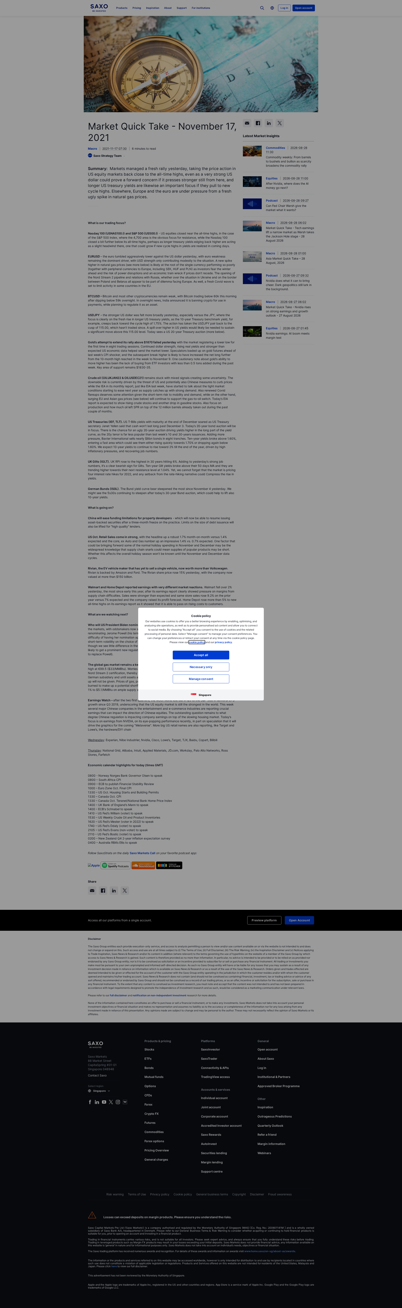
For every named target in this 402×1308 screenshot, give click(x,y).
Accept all (201, 655)
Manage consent (201, 679)
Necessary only (201, 667)
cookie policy (197, 642)
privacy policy (223, 642)
